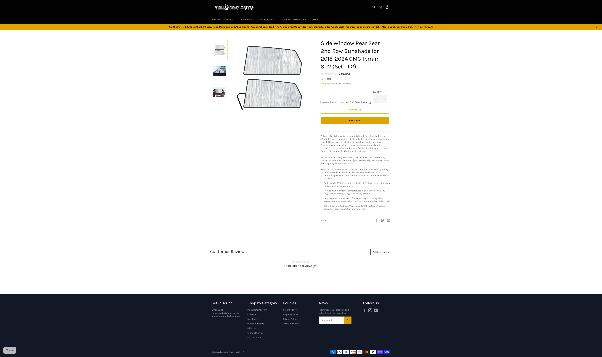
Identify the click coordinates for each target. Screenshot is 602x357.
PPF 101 (316, 19)
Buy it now (354, 120)
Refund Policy (290, 310)
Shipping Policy (290, 314)
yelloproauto (223, 352)
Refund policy (254, 337)
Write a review (381, 252)
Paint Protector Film (257, 310)
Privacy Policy (290, 319)
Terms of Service (255, 333)
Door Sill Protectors (293, 19)
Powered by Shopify (236, 352)
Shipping (325, 83)
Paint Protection (222, 19)
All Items (251, 328)
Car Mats (245, 19)
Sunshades (266, 19)
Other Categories (255, 323)
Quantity (377, 92)
